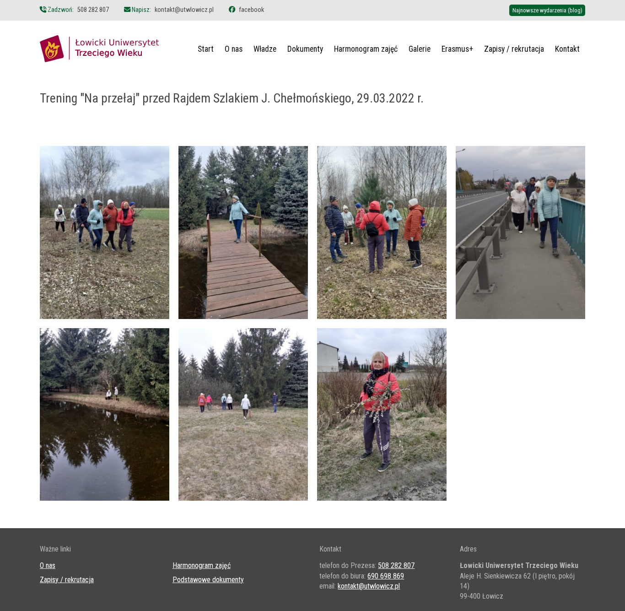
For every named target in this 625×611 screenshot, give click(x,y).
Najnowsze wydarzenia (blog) (547, 10)
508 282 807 (93, 10)
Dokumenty (305, 49)
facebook (251, 10)
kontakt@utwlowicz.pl (184, 10)
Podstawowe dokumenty (208, 579)
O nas (233, 49)
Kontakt (567, 49)
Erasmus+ (457, 49)
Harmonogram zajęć (366, 49)
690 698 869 (385, 576)
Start (206, 49)
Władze (264, 49)
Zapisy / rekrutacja (514, 49)
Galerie (420, 49)
